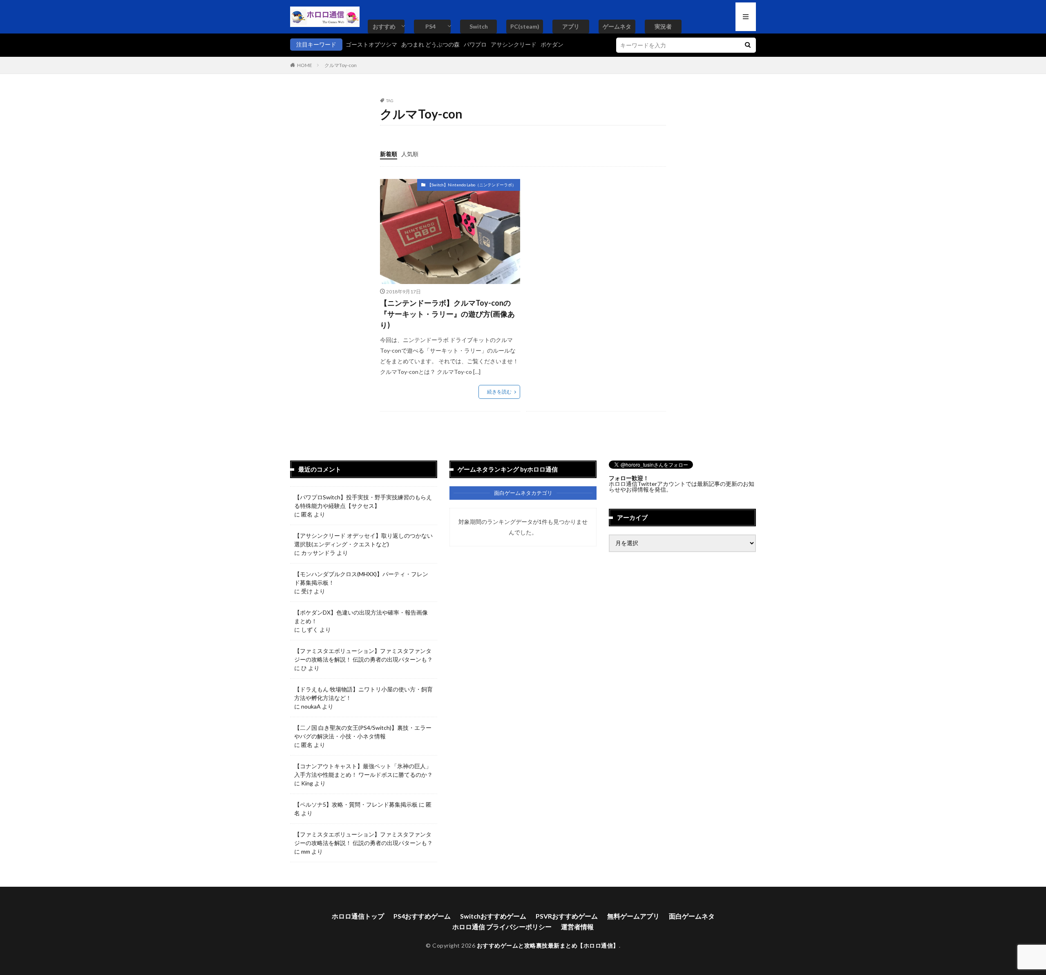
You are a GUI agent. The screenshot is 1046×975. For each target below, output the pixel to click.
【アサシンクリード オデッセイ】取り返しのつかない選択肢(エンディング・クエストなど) (363, 540)
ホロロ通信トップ (358, 916)
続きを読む (499, 392)
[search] (748, 45)
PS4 (430, 26)
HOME (304, 65)
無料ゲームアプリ (633, 916)
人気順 (409, 153)
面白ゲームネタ (692, 916)
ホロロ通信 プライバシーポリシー (502, 926)
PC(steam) (524, 26)
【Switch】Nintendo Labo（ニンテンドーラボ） (471, 184)
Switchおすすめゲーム (493, 916)
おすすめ (384, 26)
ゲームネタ (617, 26)
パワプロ (475, 44)
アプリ (570, 26)
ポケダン (552, 44)
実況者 (663, 26)
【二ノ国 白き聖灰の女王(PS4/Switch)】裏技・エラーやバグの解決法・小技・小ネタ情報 (362, 732)
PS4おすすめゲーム (422, 916)
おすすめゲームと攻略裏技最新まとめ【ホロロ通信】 (548, 945)
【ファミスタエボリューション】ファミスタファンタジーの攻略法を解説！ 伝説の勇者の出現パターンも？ (363, 655)
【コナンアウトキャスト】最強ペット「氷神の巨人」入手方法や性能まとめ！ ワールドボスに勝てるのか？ (363, 770)
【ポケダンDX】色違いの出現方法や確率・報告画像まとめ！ (361, 616)
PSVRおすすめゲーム (567, 916)
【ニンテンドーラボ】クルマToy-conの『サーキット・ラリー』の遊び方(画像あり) (447, 313)
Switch (478, 26)
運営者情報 (577, 926)
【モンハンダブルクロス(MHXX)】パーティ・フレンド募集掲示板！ (361, 578)
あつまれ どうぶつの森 (430, 44)
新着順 (388, 153)
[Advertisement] (595, 236)
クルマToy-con (340, 65)
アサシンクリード (513, 44)
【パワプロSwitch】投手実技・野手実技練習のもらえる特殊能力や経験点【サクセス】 (363, 501)
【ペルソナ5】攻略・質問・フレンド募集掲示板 (356, 804)
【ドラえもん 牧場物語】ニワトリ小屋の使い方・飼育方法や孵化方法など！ (363, 693)
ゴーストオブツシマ (371, 44)
